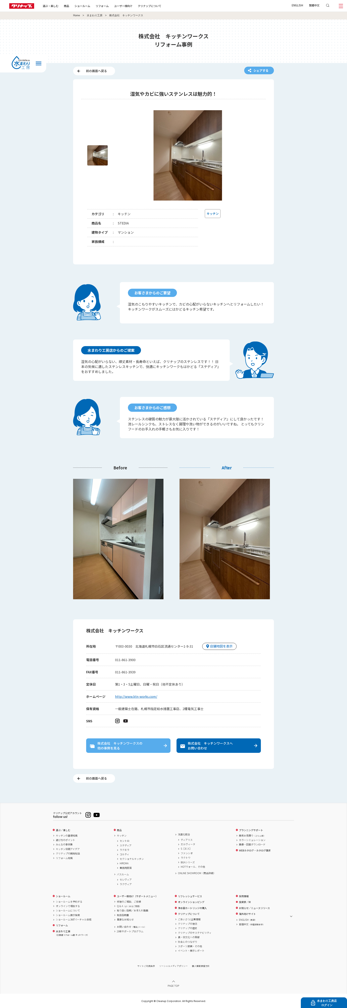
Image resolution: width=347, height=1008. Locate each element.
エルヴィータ (188, 844)
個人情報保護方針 (201, 965)
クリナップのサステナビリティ (194, 932)
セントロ (124, 840)
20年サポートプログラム (130, 931)
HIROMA (124, 863)
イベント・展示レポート (191, 950)
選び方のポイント (65, 840)
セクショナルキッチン (132, 858)
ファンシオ (187, 853)
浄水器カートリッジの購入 (192, 908)
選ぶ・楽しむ (50, 6)
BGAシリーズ (188, 862)
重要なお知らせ (125, 919)
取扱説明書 (123, 915)
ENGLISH (297, 5)
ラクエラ (124, 849)
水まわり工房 (94, 15)
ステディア (126, 845)
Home (76, 15)
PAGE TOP (173, 986)
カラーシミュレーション (252, 840)
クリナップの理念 (187, 923)
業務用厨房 (126, 867)
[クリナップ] (21, 7)
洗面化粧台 (184, 834)
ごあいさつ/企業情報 (189, 919)
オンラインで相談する (68, 906)
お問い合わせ (131, 926)
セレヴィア (126, 879)
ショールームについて (68, 910)
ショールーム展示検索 (68, 915)
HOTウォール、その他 (193, 866)
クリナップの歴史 (187, 928)
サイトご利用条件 (146, 965)
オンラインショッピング (191, 902)
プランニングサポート (251, 830)
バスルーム (123, 874)
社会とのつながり (187, 941)
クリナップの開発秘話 (68, 853)
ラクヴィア (126, 884)
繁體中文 (314, 5)
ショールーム (82, 6)
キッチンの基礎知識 (67, 835)
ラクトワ (185, 857)
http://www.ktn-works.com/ (136, 696)
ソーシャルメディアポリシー (173, 965)
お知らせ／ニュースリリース (254, 908)
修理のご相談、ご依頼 (129, 901)
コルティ (124, 854)
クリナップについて (149, 6)
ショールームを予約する (69, 901)
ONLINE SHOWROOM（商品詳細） (197, 873)
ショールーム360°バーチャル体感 (73, 919)
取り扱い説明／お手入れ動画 (132, 910)
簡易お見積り (252, 835)
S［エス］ (186, 848)
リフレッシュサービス (190, 896)
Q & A (129, 906)
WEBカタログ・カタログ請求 (255, 850)
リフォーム (102, 6)
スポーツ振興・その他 (190, 946)
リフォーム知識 (64, 858)
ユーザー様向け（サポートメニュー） (137, 896)
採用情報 (244, 896)
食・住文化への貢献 (189, 937)
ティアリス (187, 839)
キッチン (122, 835)
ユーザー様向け (123, 6)
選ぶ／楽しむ (63, 830)
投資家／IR (245, 902)
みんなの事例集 (64, 844)
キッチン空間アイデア (68, 849)
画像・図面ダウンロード (252, 844)
